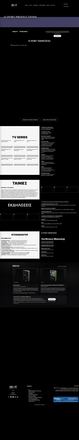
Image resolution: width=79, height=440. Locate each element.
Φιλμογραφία (52, 299)
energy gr (31, 393)
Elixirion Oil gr (32, 392)
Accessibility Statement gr (34, 400)
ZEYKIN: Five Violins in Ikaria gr (35, 397)
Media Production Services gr (35, 390)
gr (29, 389)
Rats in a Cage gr (32, 396)
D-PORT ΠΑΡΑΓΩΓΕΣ (33, 394)
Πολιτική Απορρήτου (33, 398)
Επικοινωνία (31, 401)
